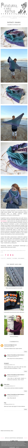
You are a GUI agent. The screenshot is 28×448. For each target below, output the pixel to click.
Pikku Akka (6, 384)
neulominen (21, 258)
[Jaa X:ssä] (8, 255)
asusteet (9, 258)
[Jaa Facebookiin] (6, 255)
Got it (17, 447)
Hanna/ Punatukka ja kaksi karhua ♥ (15, 355)
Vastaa (25, 351)
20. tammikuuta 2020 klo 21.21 (12, 376)
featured (14, 258)
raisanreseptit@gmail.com (10, 345)
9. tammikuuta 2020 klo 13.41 (9, 364)
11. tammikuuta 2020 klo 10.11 (9, 386)
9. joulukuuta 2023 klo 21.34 (9, 404)
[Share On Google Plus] (13, 255)
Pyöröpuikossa (4, 221)
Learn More (12, 447)
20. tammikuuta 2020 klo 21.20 (12, 356)
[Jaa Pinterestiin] (11, 255)
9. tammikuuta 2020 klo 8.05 (9, 346)
